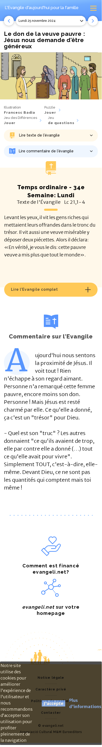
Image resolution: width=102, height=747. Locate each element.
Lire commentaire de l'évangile (46, 151)
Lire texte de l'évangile (39, 135)
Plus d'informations (85, 703)
